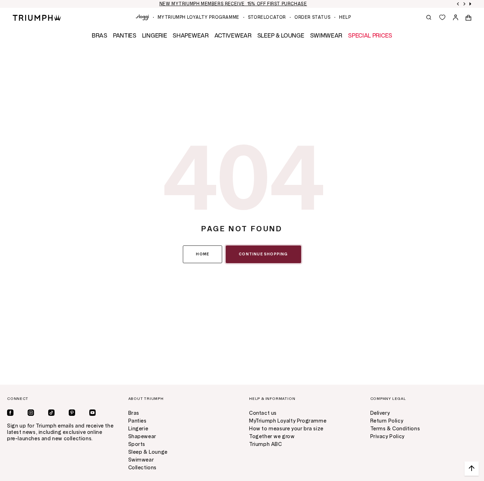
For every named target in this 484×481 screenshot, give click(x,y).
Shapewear (142, 436)
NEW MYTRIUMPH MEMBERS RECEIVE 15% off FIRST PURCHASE (233, 3)
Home (202, 254)
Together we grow (272, 436)
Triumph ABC (265, 444)
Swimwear (141, 460)
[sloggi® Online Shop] (142, 17)
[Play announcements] (470, 4)
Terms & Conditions (395, 428)
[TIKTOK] (51, 412)
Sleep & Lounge (148, 452)
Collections (142, 467)
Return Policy (387, 421)
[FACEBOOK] (10, 412)
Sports (137, 444)
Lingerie (138, 428)
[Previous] (458, 4)
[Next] (464, 4)
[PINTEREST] (72, 412)
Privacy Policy (387, 436)
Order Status (312, 17)
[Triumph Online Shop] (37, 17)
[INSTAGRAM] (31, 412)
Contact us (263, 413)
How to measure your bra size (286, 428)
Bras (133, 413)
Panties (137, 421)
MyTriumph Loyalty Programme (199, 17)
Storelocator (267, 17)
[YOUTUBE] (92, 412)
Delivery (380, 413)
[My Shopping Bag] (468, 17)
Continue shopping (263, 254)
